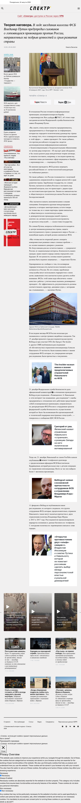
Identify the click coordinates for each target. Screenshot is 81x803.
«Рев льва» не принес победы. (65, 656)
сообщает (51, 117)
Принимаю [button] (4, 741)
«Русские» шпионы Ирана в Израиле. (64, 697)
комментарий (46, 392)
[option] (15, 612)
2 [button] (39, 633)
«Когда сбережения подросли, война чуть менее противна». (39, 695)
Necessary (6, 775)
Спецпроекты (8, 146)
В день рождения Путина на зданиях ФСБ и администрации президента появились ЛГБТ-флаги (12, 136)
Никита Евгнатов (71, 47)
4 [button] (45, 633)
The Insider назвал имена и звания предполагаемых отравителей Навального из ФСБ (64, 371)
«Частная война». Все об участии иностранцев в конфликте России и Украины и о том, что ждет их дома (12, 170)
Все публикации (19, 722)
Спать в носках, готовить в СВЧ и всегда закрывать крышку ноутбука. (15, 695)
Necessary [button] (4, 773)
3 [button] (42, 633)
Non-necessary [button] (5, 788)
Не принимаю (13, 741)
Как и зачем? (5, 738)
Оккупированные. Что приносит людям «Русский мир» (12, 155)
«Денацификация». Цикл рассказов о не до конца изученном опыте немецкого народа (11, 211)
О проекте (7, 722)
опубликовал (34, 460)
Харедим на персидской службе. (40, 654)
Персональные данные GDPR (67, 722)
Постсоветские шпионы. (15, 659)
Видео (40, 722)
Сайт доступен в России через (40, 15)
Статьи (31, 722)
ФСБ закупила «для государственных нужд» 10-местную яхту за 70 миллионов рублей (12, 107)
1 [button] (36, 633)
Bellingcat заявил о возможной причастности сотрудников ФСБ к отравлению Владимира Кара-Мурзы (64, 488)
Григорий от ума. (63, 437)
